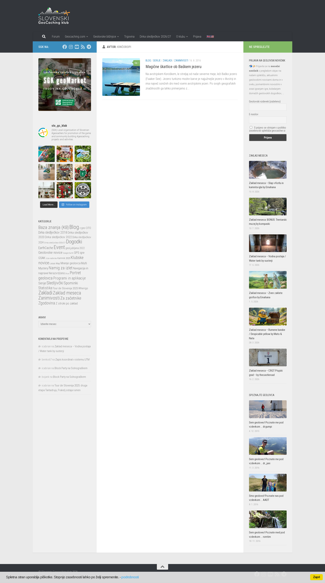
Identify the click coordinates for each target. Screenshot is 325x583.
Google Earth (68, 253)
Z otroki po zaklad (67, 303)
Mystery (43, 268)
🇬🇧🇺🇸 (210, 36)
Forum (56, 36)
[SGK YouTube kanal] (76, 47)
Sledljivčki (55, 282)
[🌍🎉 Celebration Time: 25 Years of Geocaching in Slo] (46, 154)
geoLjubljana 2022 (75, 248)
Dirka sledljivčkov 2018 (52, 232)
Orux (67, 273)
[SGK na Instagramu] (70, 47)
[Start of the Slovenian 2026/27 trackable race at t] (65, 154)
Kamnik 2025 (63, 258)
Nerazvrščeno (57, 273)
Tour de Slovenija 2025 (65, 288)
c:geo (82, 227)
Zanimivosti (181, 60)
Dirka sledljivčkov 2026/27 (155, 36)
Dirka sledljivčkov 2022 (58, 237)
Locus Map (55, 263)
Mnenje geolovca (70, 263)
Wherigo (83, 288)
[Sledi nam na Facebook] (64, 47)
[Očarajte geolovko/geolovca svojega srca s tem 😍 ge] (65, 172)
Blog (148, 60)
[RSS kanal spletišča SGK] (82, 47)
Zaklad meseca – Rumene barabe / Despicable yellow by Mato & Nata (267, 334)
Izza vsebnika (51, 258)
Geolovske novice (50, 252)
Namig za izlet (60, 268)
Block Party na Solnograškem (71, 368)
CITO (88, 228)
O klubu (180, 36)
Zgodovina (46, 303)
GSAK (41, 258)
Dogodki (74, 241)
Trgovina (129, 36)
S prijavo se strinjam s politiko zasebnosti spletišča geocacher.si (267, 129)
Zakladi (167, 60)
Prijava (197, 36)
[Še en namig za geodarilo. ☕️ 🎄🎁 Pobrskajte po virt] (46, 190)
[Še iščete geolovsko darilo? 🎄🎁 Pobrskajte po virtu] (65, 190)
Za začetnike (70, 298)
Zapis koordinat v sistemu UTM (72, 359)
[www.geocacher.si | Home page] (58, 16)
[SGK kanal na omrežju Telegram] (89, 47)
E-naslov (253, 114)
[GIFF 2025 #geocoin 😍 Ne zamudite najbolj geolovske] (83, 190)
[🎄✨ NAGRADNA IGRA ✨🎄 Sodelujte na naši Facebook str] (83, 172)
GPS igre (79, 252)
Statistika (45, 288)
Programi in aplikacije (69, 278)
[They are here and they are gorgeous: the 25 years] (83, 154)
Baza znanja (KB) (53, 227)
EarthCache (45, 248)
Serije (157, 60)
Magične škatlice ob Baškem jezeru (173, 66)
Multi (84, 263)
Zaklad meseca (67, 293)
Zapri (316, 577)
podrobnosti (130, 577)
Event (59, 247)
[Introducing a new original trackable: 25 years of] (46, 172)
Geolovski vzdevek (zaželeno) (265, 101)
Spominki (71, 283)
